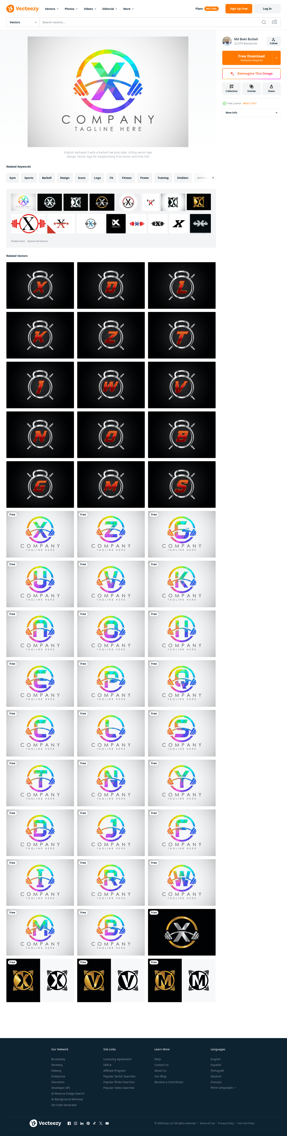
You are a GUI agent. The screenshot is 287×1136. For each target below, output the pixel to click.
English (216, 1059)
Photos (69, 9)
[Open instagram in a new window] (75, 1123)
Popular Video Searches (119, 1088)
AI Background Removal (67, 1099)
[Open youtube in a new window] (107, 1123)
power (144, 178)
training (163, 178)
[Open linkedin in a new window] (81, 1123)
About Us (160, 1070)
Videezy (56, 1070)
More (126, 9)
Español (216, 1065)
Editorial (108, 9)
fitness (127, 178)
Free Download (251, 58)
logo (97, 178)
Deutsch (216, 1076)
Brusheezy (58, 1059)
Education (58, 1082)
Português (217, 1070)
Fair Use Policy (245, 1123)
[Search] (264, 22)
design (64, 178)
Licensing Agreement (117, 1059)
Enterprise (58, 1076)
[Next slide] (209, 178)
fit (111, 178)
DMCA (107, 1065)
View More (200, 224)
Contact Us (161, 1065)
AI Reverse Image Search (67, 1093)
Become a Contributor (168, 1082)
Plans (199, 8)
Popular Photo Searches (119, 1082)
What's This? (249, 103)
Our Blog (160, 1076)
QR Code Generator (64, 1105)
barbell (46, 178)
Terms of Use (207, 1123)
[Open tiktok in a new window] (94, 1123)
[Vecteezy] (22, 9)
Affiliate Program (114, 1070)
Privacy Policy (226, 1123)
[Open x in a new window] (100, 1123)
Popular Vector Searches (119, 1076)
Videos (88, 9)
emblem (183, 178)
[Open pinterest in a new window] (88, 1123)
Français (216, 1082)
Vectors (50, 9)
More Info (231, 112)
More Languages (222, 1087)
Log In (267, 8)
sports (28, 178)
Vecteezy (57, 1065)
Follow (274, 43)
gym (12, 178)
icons (81, 178)
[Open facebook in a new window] (69, 1123)
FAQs (157, 1059)
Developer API (60, 1088)
